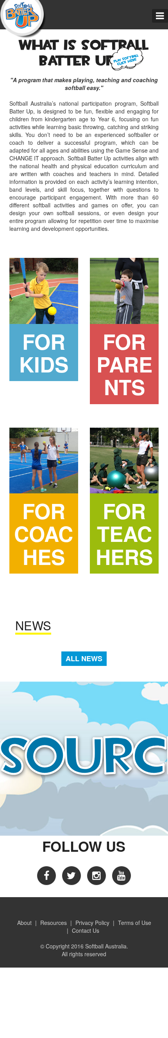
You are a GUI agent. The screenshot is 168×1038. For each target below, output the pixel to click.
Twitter (71, 875)
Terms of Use (134, 922)
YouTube (121, 875)
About (24, 922)
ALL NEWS (84, 658)
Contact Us (85, 930)
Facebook (46, 875)
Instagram (96, 875)
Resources (53, 922)
